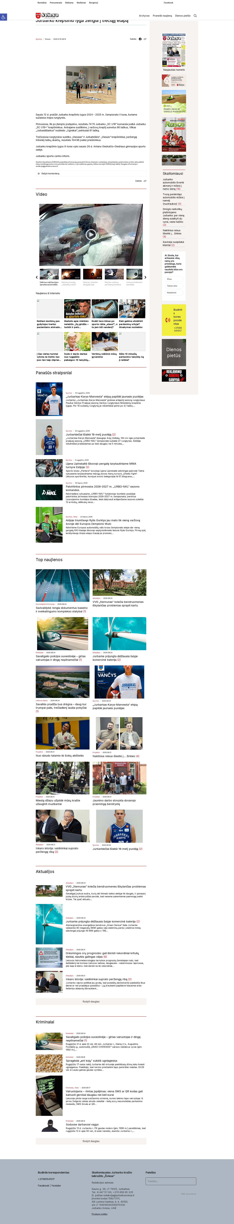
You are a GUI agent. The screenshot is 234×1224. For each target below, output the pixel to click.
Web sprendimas (188, 1194)
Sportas (39, 39)
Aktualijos (96, 598)
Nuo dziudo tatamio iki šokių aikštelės (60, 755)
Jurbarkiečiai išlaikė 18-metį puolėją (89, 434)
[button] (3, 17)
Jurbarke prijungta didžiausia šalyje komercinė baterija (101, 921)
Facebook (44, 1185)
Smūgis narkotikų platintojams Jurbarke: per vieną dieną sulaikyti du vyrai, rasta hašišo (173, 215)
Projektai (39, 752)
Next (181, 375)
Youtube (56, 1185)
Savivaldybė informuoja (45, 604)
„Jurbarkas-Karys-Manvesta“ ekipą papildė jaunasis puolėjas (104, 396)
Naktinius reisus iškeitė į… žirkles (114, 756)
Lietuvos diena (42, 700)
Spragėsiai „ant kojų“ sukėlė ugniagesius (91, 1060)
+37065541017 (178, 329)
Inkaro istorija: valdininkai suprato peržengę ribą (97, 979)
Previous (166, 375)
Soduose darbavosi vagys (82, 1124)
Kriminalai (39, 653)
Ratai (75, 517)
